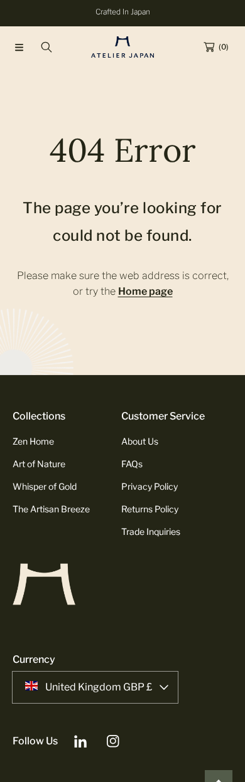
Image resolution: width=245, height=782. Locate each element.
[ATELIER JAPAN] (122, 47)
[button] (19, 47)
